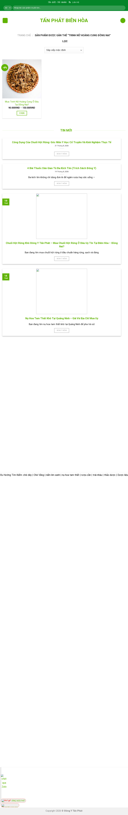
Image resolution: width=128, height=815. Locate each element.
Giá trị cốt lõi (76, 533)
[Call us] (114, 780)
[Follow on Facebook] (103, 780)
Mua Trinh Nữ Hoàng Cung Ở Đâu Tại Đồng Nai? (22, 103)
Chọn (21, 113)
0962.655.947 (19, 513)
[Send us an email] (109, 780)
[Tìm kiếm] (123, 7)
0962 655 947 (18, 800)
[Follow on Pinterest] (120, 780)
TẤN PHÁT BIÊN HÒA (64, 20)
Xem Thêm (62, 154)
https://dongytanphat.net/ (18, 517)
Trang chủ (24, 35)
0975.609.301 (36, 513)
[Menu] (5, 20)
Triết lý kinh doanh (79, 511)
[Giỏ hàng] (122, 20)
